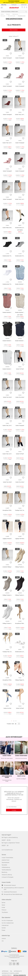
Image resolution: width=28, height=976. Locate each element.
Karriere (4, 928)
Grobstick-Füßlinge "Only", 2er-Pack (8, 566)
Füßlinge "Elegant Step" (20, 680)
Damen (8, 14)
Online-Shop (3, 4)
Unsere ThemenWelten (7, 857)
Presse (3, 930)
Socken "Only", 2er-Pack (20, 114)
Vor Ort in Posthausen (7, 920)
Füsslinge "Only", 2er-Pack (20, 510)
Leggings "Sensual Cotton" (8, 538)
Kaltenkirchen (24, 4)
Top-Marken (5, 912)
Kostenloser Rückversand (10, 892)
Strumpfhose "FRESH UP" (8, 510)
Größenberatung (6, 867)
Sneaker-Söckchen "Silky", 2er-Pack (20, 284)
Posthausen (14, 4)
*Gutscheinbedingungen (14, 954)
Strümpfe (3, 16)
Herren (3, 905)
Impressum (5, 971)
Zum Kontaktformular (7, 849)
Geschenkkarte (5, 862)
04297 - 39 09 (6, 840)
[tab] (13, 29)
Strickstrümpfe (11, 16)
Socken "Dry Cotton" (7, 397)
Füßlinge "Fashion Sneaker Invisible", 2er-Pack (20, 566)
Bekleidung (15, 14)
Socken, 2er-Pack (7, 708)
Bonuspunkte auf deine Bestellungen (13, 894)
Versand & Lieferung (7, 874)
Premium (4, 910)
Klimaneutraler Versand (10, 885)
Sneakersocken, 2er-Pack (20, 227)
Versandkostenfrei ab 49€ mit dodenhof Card (14, 888)
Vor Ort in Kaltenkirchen (8, 923)
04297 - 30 (5, 845)
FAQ (11, 971)
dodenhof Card (5, 860)
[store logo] (12, 7)
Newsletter (4, 865)
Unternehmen (5, 925)
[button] (11, 53)
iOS (2, 941)
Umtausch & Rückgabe (7, 877)
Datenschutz (18, 971)
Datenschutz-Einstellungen (10, 973)
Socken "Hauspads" (20, 425)
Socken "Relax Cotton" (7, 227)
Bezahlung (4, 872)
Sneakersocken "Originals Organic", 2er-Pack (8, 255)
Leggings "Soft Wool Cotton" (20, 538)
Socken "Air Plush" (20, 369)
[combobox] (14, 11)
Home (2, 14)
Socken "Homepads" (7, 58)
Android (4, 938)
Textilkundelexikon (6, 870)
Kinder (3, 907)
